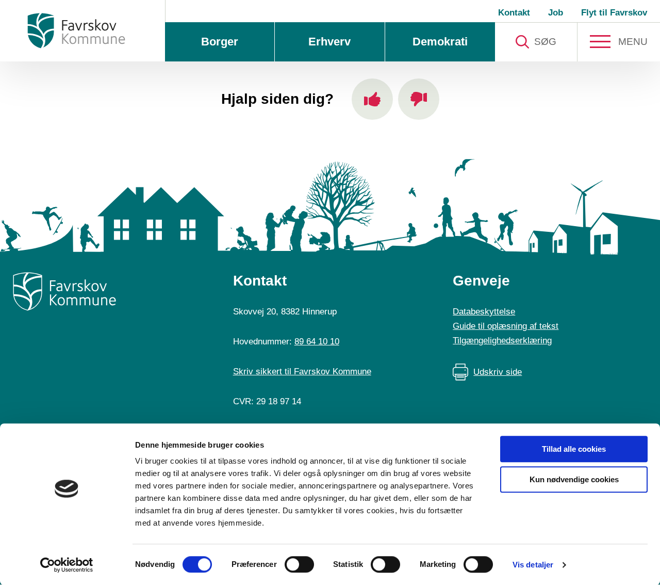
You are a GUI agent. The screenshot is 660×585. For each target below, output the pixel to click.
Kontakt (514, 13)
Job (555, 13)
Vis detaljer (533, 564)
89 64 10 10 (316, 341)
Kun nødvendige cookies (574, 479)
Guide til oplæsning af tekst (505, 326)
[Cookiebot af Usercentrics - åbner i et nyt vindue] (67, 565)
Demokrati (440, 41)
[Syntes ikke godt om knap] (418, 99)
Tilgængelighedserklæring (502, 340)
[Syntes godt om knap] (372, 99)
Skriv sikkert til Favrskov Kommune (302, 371)
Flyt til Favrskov (614, 13)
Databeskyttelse (484, 312)
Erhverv (329, 41)
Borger (219, 41)
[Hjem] (76, 30)
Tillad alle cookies (574, 449)
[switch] (299, 564)
